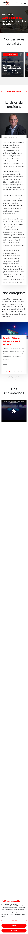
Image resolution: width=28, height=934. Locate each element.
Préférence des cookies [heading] (11, 901)
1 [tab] (6, 371)
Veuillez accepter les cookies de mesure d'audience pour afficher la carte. (14, 401)
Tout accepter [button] (14, 930)
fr (16, 3)
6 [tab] (18, 371)
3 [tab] (11, 371)
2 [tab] (9, 371)
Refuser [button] (14, 925)
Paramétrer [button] (14, 921)
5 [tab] (16, 371)
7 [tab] (21, 371)
